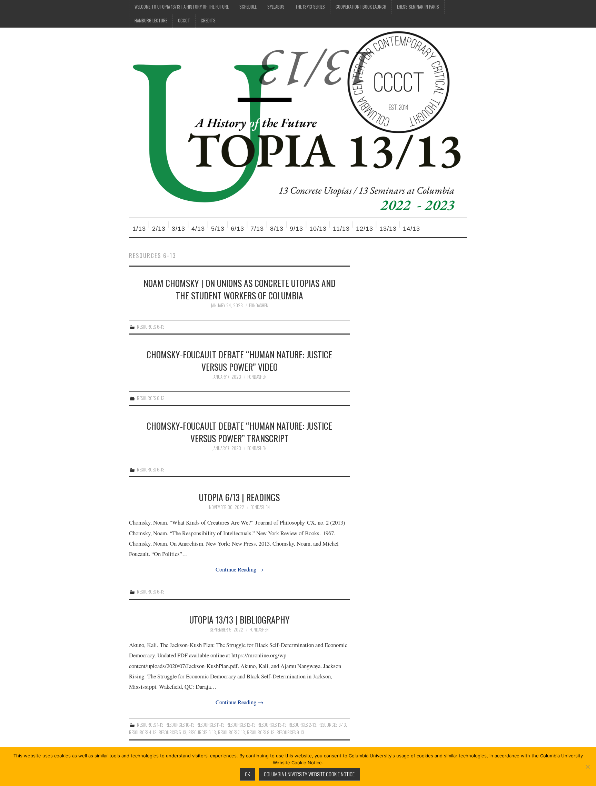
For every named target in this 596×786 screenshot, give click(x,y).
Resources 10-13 (180, 725)
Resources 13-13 (272, 725)
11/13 (341, 228)
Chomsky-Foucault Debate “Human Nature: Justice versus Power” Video (239, 360)
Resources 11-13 (211, 725)
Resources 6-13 (151, 327)
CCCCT (184, 20)
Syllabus (276, 6)
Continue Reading (240, 569)
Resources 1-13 (150, 725)
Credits (208, 20)
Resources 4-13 (143, 732)
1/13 (139, 228)
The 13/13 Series (310, 6)
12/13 (364, 228)
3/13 (178, 228)
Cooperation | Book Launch (361, 6)
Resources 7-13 (231, 732)
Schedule (248, 6)
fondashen (258, 305)
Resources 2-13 (302, 725)
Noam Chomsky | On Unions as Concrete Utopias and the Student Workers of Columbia (239, 289)
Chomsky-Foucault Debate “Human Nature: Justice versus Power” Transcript (239, 432)
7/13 (257, 228)
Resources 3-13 (332, 725)
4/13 (198, 228)
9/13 (296, 228)
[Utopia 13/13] (298, 122)
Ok (247, 774)
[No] (587, 766)
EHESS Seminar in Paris (418, 6)
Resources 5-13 (172, 732)
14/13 (411, 228)
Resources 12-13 (241, 725)
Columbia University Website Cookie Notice (309, 774)
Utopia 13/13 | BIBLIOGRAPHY (239, 619)
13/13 (388, 228)
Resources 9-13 (290, 732)
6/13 (237, 228)
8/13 (277, 228)
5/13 (218, 228)
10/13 (318, 228)
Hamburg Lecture (151, 20)
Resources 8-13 (261, 732)
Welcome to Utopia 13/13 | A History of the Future (182, 6)
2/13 (159, 228)
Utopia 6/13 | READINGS (239, 497)
